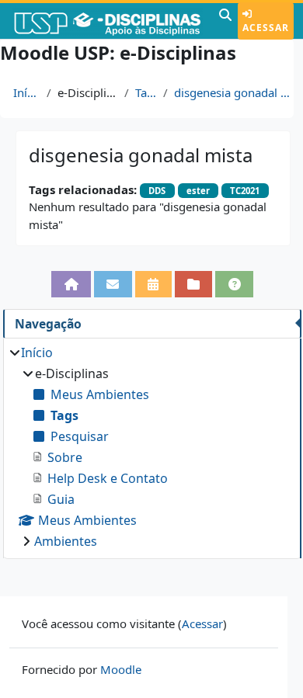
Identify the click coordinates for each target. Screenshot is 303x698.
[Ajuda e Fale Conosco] (234, 284)
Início (26, 92)
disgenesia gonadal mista (236, 92)
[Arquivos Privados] (194, 284)
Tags (145, 92)
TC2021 (244, 190)
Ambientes (65, 541)
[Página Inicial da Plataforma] (71, 284)
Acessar (265, 27)
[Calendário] (153, 284)
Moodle (120, 669)
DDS (156, 190)
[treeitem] (151, 446)
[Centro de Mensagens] (113, 284)
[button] (225, 21)
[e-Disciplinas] (107, 21)
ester (198, 190)
